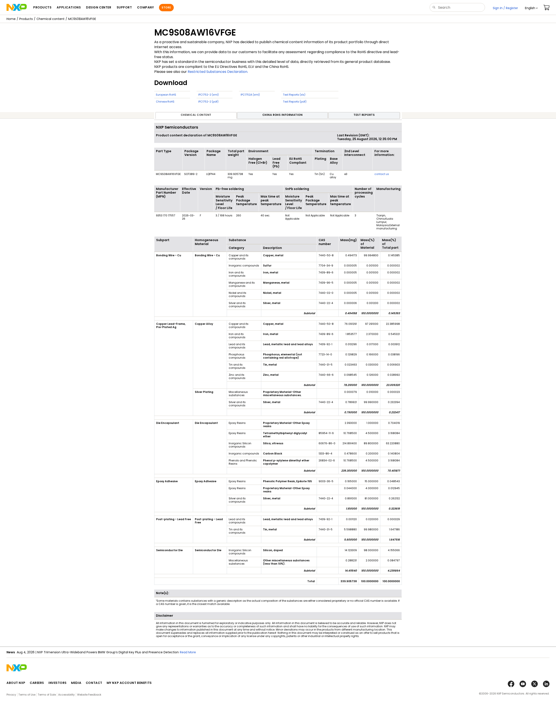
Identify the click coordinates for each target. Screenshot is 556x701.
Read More (188, 652)
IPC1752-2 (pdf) (208, 101)
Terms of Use (26, 694)
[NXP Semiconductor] (17, 7)
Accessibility (66, 694)
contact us (381, 174)
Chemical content (50, 19)
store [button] (166, 7)
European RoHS (166, 94)
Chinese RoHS (165, 101)
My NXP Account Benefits (129, 683)
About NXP (16, 683)
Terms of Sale (47, 694)
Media (76, 683)
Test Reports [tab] (364, 115)
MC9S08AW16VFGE (82, 19)
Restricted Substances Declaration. (218, 71)
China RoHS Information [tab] (282, 115)
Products (26, 19)
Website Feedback (89, 694)
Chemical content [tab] (196, 115)
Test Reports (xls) (294, 94)
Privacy (11, 694)
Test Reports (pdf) (294, 101)
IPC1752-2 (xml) (208, 94)
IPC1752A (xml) (250, 94)
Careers (37, 683)
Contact (94, 683)
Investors (57, 683)
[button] (531, 8)
